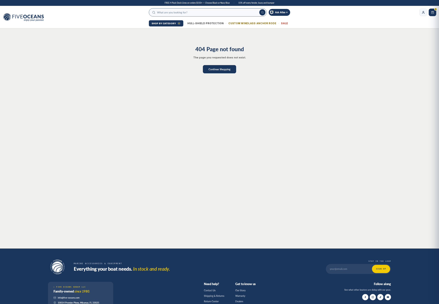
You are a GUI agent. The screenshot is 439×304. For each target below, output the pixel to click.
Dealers (239, 301)
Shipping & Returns (214, 295)
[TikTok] (380, 297)
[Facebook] (365, 297)
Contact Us (210, 290)
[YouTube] (388, 297)
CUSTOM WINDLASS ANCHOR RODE (252, 23)
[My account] (423, 12)
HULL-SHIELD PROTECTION (205, 23)
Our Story (240, 290)
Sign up (381, 269)
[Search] (262, 12)
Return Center (211, 301)
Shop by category (166, 23)
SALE (284, 23)
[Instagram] (373, 297)
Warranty (240, 295)
